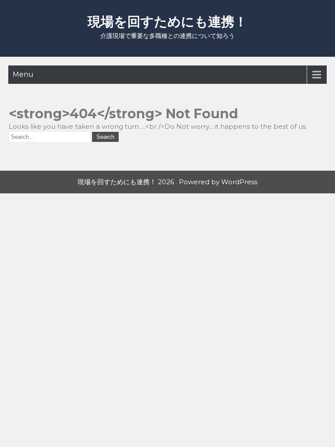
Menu (23, 74)
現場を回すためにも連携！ (167, 22)
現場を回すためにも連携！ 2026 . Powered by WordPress (167, 182)
